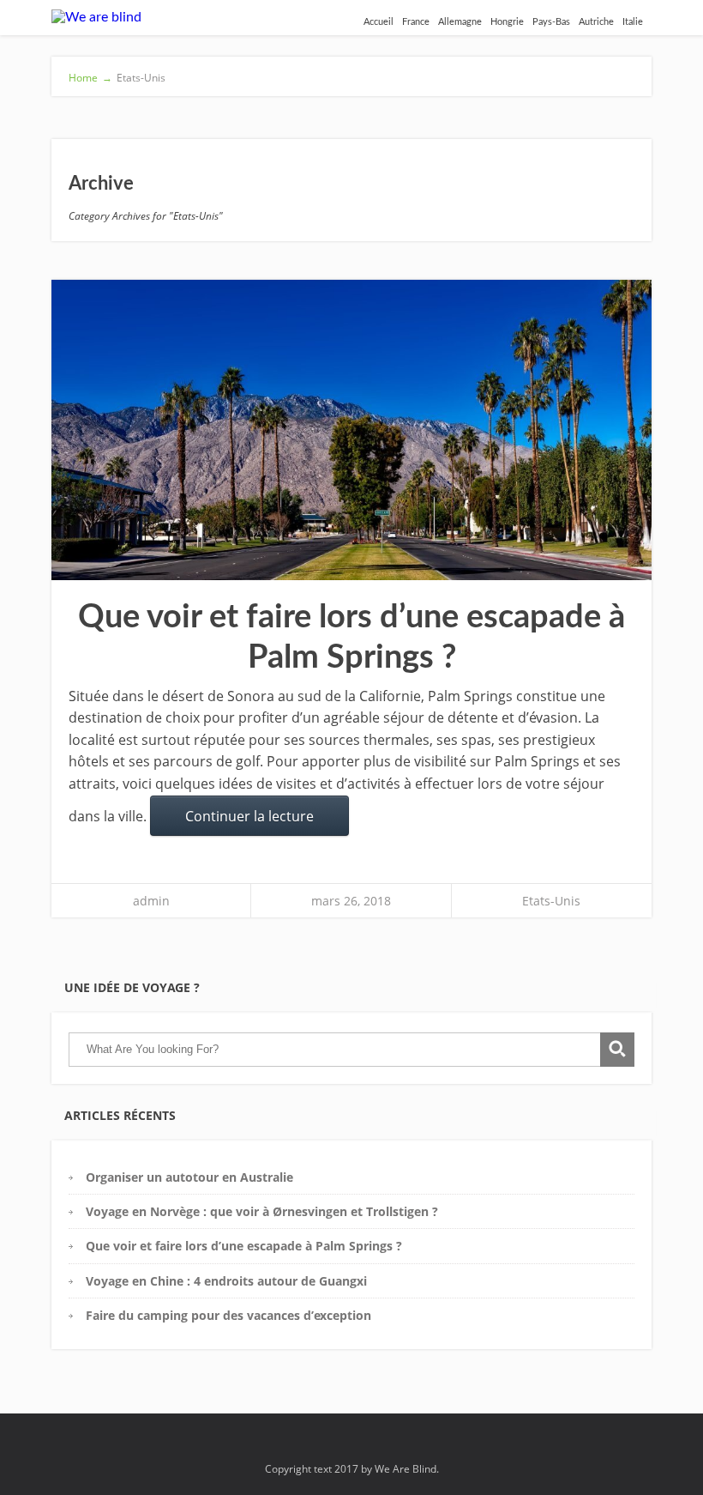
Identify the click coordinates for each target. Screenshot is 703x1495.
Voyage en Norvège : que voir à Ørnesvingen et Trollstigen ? (265, 1211)
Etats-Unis (551, 901)
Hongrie (507, 22)
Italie (632, 22)
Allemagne (460, 22)
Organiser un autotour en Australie (189, 1177)
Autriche (596, 22)
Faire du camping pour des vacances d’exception (228, 1315)
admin (151, 901)
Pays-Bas (551, 22)
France (416, 22)
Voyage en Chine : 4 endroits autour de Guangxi (226, 1281)
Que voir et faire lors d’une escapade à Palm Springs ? (244, 1246)
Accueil (379, 22)
